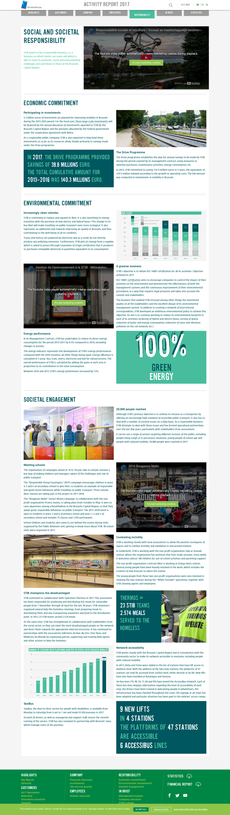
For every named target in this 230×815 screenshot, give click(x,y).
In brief (169, 13)
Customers (60, 13)
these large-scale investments (92, 121)
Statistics (196, 13)
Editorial (26, 783)
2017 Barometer (30, 792)
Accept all (140, 809)
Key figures (27, 779)
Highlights (33, 13)
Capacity (26, 803)
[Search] (171, 5)
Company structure (130, 799)
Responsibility (142, 15)
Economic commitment (132, 779)
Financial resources (81, 779)
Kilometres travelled (33, 799)
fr (202, 5)
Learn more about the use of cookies (190, 809)
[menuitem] (40, 5)
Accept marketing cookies (146, 62)
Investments (77, 783)
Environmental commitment (135, 783)
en (198, 5)
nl (207, 5)
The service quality (81, 786)
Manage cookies (161, 809)
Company (88, 13)
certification (134, 280)
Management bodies (131, 796)
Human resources (80, 796)
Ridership (26, 796)
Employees (115, 13)
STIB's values (126, 803)
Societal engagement (131, 786)
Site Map (185, 5)
